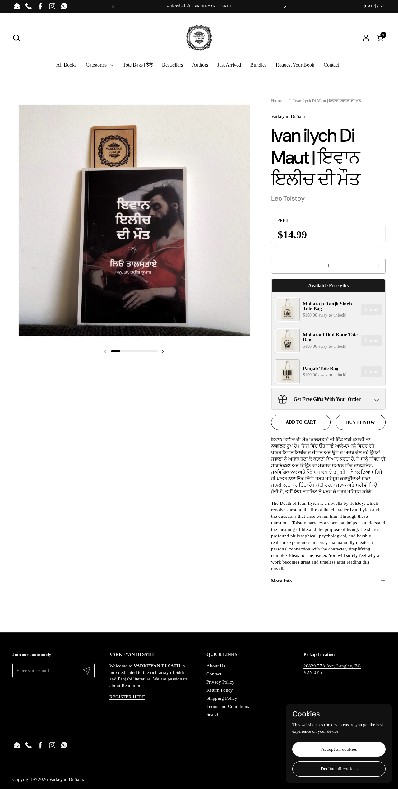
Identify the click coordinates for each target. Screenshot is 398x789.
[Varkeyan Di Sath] (199, 37)
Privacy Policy (220, 682)
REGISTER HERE (127, 696)
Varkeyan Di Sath (288, 116)
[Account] (366, 38)
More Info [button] (281, 580)
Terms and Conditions (227, 706)
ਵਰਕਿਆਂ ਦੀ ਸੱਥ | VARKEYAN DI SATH (199, 6)
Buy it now (360, 422)
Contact (213, 673)
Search (213, 714)
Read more (132, 685)
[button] (16, 38)
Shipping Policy (221, 698)
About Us (215, 665)
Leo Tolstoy (287, 198)
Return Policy (219, 690)
